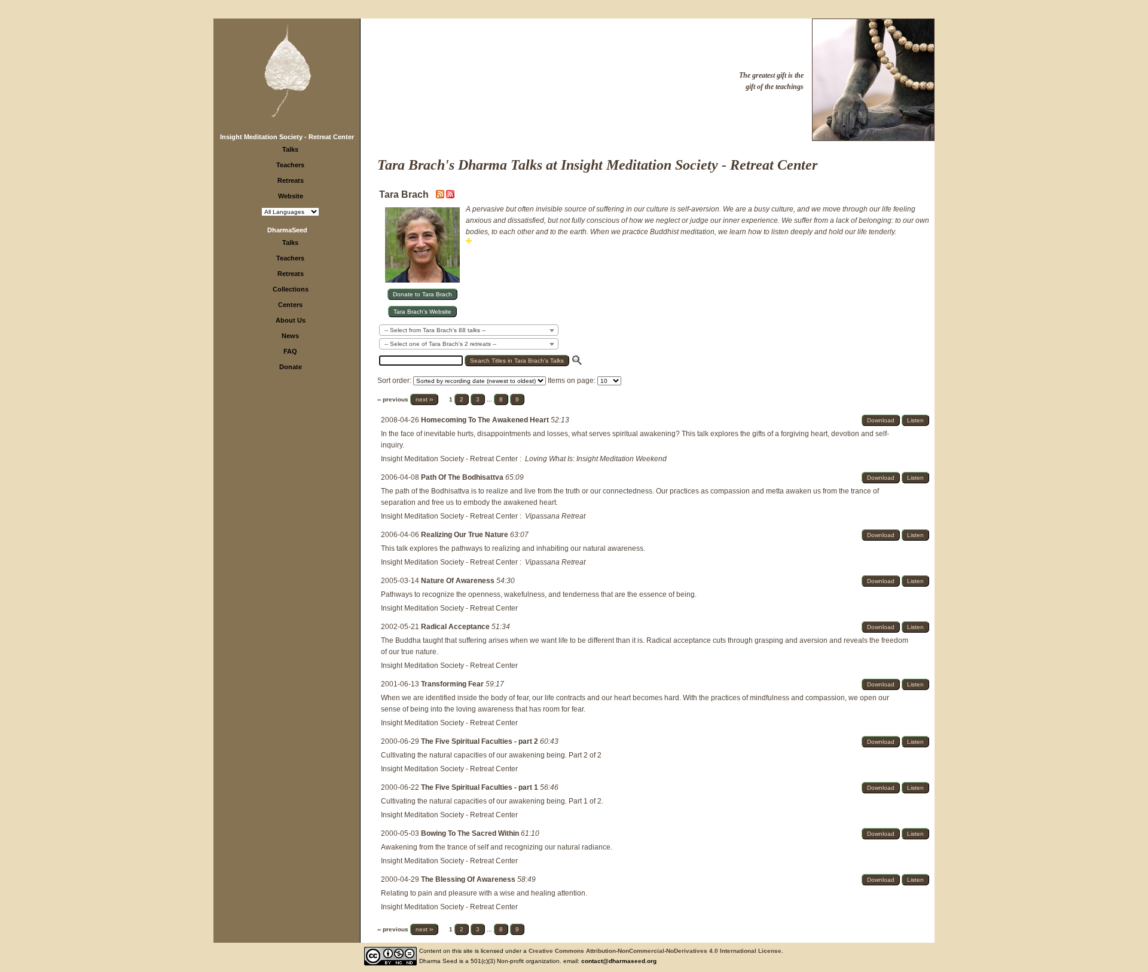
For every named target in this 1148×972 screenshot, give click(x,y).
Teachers (290, 164)
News (290, 335)
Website (290, 196)
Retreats (290, 180)
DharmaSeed (287, 230)
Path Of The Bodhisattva (463, 477)
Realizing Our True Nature (465, 535)
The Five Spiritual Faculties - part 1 (480, 787)
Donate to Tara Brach (422, 294)
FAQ (290, 351)
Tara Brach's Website (422, 311)
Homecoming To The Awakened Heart (486, 420)
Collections (291, 289)
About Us (291, 320)
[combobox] (468, 330)
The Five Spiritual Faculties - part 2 (480, 741)
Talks (290, 149)
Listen (915, 420)
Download (880, 420)
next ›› (424, 399)
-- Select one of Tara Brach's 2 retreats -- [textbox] (440, 344)
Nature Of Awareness (458, 581)
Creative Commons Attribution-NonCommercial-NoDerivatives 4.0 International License (655, 951)
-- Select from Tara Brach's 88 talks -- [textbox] (435, 330)
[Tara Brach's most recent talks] (441, 196)
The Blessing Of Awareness (469, 879)
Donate (290, 366)
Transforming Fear (453, 684)
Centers (290, 304)
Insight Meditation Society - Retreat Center (287, 136)
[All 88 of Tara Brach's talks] (450, 196)
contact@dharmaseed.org (619, 961)
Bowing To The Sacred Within (471, 833)
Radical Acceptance (456, 627)
